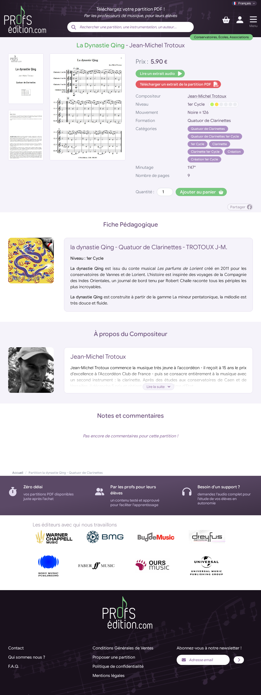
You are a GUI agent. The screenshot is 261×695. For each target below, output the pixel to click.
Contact (16, 648)
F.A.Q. (13, 666)
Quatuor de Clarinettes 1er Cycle (215, 136)
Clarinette (219, 144)
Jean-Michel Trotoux (207, 96)
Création (234, 152)
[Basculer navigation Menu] (253, 19)
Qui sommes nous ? (26, 657)
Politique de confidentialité (118, 666)
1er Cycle (197, 144)
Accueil (17, 473)
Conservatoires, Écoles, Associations (221, 37)
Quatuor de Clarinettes (208, 129)
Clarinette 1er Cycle (205, 152)
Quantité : (145, 191)
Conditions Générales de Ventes (123, 648)
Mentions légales (109, 675)
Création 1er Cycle (204, 159)
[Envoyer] (239, 659)
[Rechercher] (73, 27)
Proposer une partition (114, 657)
